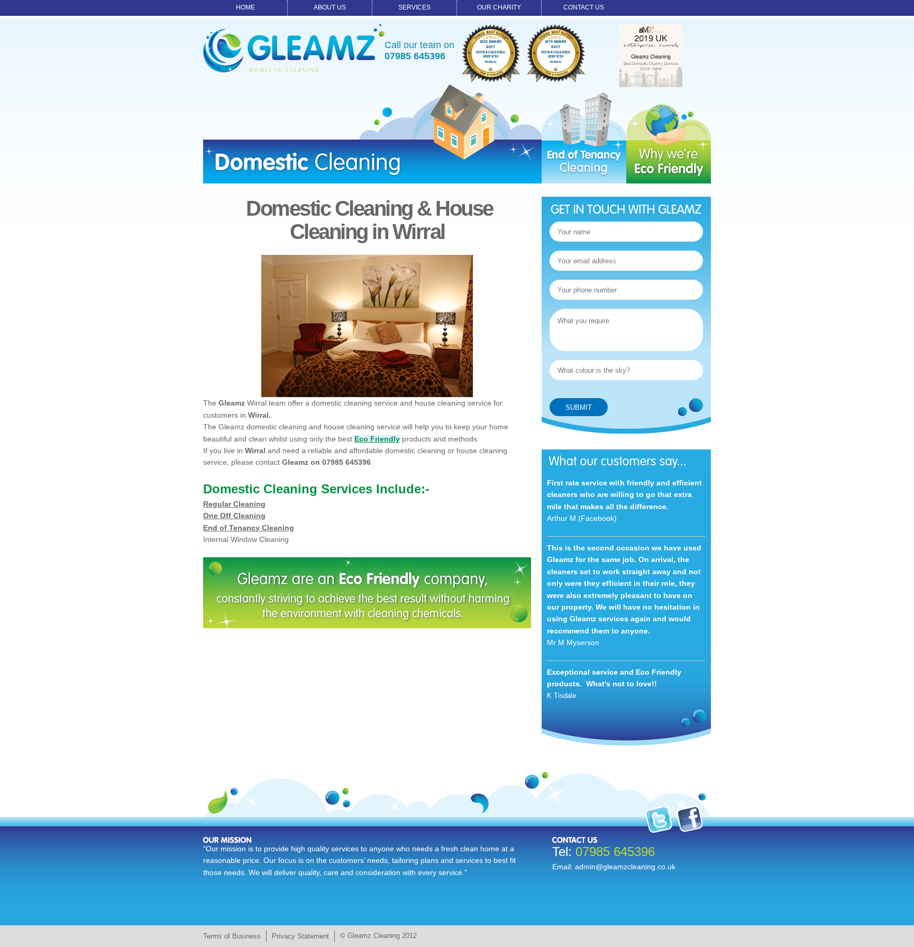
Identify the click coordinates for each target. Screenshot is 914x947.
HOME (245, 7)
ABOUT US (330, 7)
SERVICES (414, 7)
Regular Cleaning (234, 504)
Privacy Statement (300, 936)
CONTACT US (583, 7)
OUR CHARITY (499, 7)
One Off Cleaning (234, 515)
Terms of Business (232, 936)
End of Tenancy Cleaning (248, 527)
